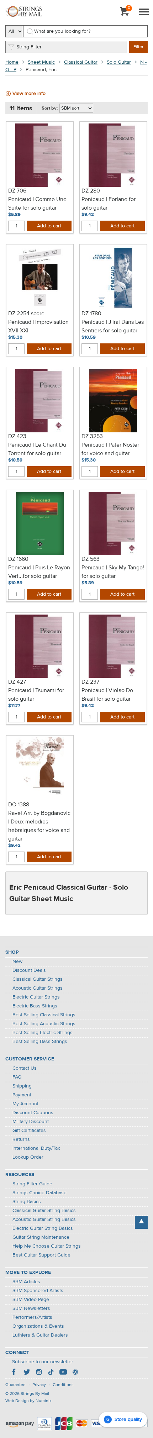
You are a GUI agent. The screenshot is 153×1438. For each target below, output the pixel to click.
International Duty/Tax (36, 1148)
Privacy (39, 1385)
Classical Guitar (80, 62)
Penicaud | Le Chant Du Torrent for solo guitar (37, 449)
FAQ (17, 1077)
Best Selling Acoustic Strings (43, 1023)
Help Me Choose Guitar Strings (46, 1246)
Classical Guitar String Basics (44, 1210)
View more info (29, 93)
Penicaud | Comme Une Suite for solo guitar (37, 204)
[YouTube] (63, 1373)
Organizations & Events (38, 1326)
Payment (21, 1094)
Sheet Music (41, 62)
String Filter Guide (32, 1183)
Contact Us (24, 1068)
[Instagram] (38, 1373)
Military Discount (30, 1121)
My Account (25, 1103)
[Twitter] (26, 1373)
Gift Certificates (29, 1130)
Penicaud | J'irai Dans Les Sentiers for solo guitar (112, 327)
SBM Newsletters (31, 1308)
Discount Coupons (32, 1112)
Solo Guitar (119, 62)
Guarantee (15, 1385)
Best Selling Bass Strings (39, 1041)
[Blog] (75, 1373)
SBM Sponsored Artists (37, 1290)
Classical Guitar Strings (37, 979)
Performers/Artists (32, 1317)
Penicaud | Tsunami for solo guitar (36, 695)
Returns (21, 1139)
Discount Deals (29, 970)
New (17, 961)
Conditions (63, 1385)
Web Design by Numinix (28, 1401)
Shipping (22, 1086)
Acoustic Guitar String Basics (44, 1219)
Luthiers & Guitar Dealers (40, 1335)
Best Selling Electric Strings (42, 1032)
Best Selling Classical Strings (43, 1014)
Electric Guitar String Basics (42, 1228)
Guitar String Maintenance (40, 1237)
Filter (138, 47)
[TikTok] (51, 1373)
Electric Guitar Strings (36, 997)
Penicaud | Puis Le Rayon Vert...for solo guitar (39, 572)
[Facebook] (14, 1373)
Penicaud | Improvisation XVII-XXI (38, 327)
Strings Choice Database (39, 1192)
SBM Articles (26, 1281)
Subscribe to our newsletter (42, 1361)
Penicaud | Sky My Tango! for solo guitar (112, 572)
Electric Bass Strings (34, 1006)
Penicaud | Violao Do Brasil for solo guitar (107, 695)
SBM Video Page (30, 1299)
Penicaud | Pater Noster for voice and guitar (110, 449)
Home (12, 62)
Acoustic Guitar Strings (37, 988)
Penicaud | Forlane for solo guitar (108, 204)
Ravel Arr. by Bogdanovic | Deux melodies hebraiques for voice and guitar (39, 826)
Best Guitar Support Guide (41, 1255)
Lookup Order (27, 1157)
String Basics (26, 1201)
